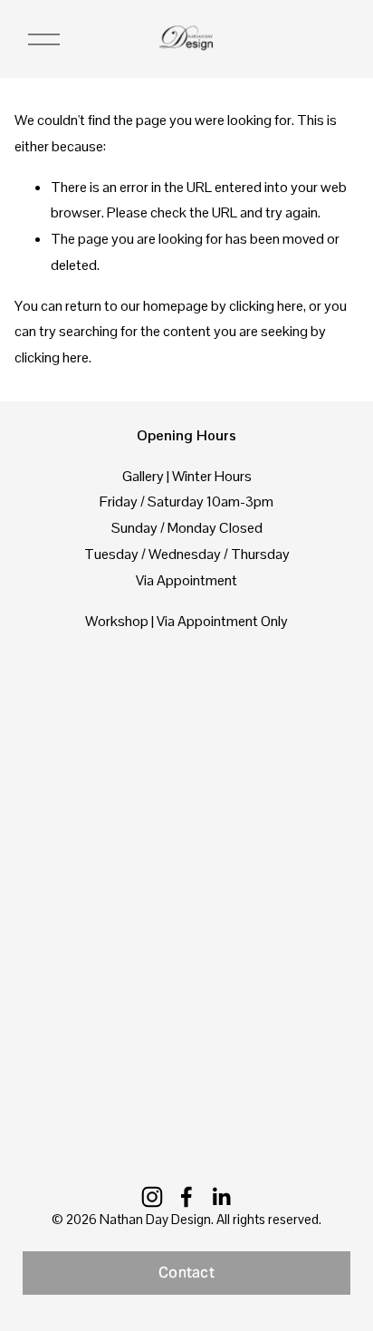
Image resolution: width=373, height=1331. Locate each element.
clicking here (266, 305)
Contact (186, 1272)
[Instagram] (152, 1197)
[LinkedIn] (221, 1197)
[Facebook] (186, 1197)
